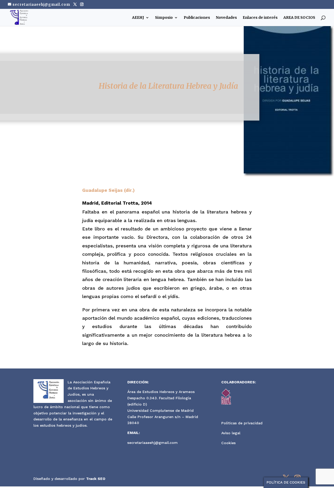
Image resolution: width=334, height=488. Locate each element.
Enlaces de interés (260, 18)
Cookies (228, 443)
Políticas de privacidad (242, 423)
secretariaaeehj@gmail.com (152, 443)
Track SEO (95, 479)
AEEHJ (138, 18)
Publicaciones (197, 18)
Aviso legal (230, 433)
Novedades (226, 18)
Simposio (164, 18)
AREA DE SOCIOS (299, 18)
